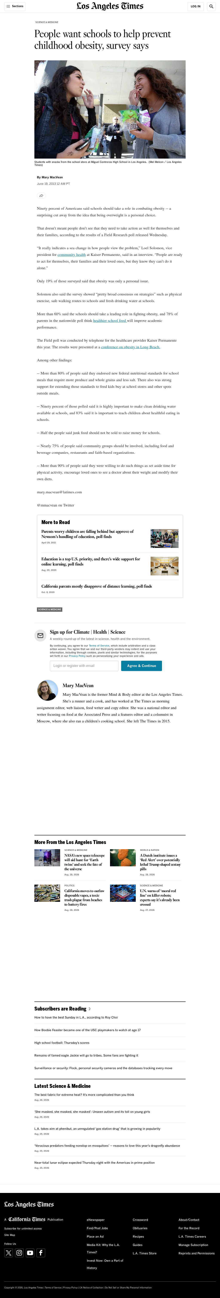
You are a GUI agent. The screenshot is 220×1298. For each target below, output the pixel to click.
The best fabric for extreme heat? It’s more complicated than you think (84, 1094)
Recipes (138, 1236)
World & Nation (149, 850)
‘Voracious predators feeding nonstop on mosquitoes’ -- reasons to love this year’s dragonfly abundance (107, 1145)
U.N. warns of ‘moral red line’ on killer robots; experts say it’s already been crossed (160, 897)
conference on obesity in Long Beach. (130, 346)
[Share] (41, 196)
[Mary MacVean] (47, 690)
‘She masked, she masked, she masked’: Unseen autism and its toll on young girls (92, 1111)
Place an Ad (95, 1236)
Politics (69, 886)
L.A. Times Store (145, 1253)
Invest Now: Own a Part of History (105, 1264)
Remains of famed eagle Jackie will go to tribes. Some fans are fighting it (86, 1055)
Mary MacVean (78, 686)
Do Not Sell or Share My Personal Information (128, 1288)
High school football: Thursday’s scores (61, 1042)
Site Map (9, 1235)
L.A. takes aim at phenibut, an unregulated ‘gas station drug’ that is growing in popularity (97, 1128)
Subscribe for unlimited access (23, 1229)
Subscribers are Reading (60, 1008)
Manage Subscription (193, 1245)
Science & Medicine (46, 22)
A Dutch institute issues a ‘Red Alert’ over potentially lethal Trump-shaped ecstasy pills (160, 862)
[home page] (110, 6)
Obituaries (140, 1228)
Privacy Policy (77, 656)
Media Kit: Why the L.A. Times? (103, 1249)
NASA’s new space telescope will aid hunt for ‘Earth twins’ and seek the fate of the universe (84, 862)
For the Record (189, 1228)
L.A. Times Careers (192, 1236)
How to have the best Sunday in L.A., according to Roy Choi (76, 1017)
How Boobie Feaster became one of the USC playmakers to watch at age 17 (87, 1030)
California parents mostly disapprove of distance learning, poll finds (96, 587)
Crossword (140, 1220)
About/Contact (189, 1220)
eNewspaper (96, 1220)
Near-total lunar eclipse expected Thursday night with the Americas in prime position (94, 1162)
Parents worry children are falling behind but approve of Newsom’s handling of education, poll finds (87, 534)
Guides (137, 1245)
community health (72, 254)
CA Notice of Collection (91, 1288)
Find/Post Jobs (97, 1228)
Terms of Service (99, 646)
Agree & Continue (141, 666)
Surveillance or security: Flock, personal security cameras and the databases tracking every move (103, 1068)
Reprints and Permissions (197, 1253)
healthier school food (110, 320)
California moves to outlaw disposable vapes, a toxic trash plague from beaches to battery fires (84, 897)
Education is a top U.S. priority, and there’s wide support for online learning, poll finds (90, 561)
